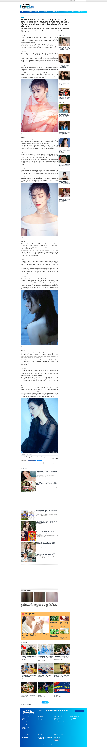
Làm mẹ (71, 721)
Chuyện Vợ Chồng (46, 11)
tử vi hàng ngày (52, 463)
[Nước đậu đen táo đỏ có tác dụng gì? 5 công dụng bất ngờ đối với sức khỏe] (64, 618)
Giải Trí (22, 17)
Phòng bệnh (40, 719)
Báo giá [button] (56, 740)
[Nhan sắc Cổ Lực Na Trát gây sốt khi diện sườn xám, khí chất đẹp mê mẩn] (64, 125)
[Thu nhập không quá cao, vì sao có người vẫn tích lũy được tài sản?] (62, 649)
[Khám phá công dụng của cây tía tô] (54, 631)
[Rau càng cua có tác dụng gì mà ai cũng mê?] (54, 618)
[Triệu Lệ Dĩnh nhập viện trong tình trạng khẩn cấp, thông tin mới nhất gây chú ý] (64, 175)
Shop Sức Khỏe (81, 11)
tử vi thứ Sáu (35, 463)
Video (73, 11)
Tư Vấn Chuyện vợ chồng (59, 721)
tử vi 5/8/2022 (23, 464)
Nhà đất (23, 718)
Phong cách (40, 721)
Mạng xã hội (24, 721)
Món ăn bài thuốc (25, 727)
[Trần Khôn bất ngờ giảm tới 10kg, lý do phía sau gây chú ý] (64, 159)
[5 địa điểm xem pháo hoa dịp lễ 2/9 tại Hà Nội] (62, 687)
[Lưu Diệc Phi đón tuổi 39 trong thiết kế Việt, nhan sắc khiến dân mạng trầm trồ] (64, 192)
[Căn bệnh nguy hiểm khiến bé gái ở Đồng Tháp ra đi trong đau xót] (62, 668)
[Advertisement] (66, 4)
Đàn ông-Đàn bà (73, 718)
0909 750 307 (57, 737)
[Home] (22, 12)
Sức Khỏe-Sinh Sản (56, 11)
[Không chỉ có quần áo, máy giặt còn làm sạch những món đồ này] (29, 649)
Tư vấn (71, 719)
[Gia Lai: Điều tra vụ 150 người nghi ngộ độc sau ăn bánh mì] (46, 668)
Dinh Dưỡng (66, 11)
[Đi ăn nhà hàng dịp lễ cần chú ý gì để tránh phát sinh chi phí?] (29, 668)
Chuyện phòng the (57, 718)
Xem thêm (45, 702)
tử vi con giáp (29, 464)
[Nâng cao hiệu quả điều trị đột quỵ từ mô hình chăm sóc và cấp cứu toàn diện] (46, 649)
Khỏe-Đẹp (37, 11)
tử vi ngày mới (41, 463)
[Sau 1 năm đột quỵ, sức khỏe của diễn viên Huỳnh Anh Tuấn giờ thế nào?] (64, 108)
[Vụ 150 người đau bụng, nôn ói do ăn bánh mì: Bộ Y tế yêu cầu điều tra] (29, 687)
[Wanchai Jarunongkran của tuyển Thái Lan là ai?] (46, 687)
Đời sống (24, 719)
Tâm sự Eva (56, 719)
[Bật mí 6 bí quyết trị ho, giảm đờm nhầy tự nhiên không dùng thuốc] (35, 624)
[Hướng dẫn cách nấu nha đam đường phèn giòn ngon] (64, 631)
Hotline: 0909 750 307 (36, 0)
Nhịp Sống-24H (29, 11)
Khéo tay (24, 728)
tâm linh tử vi (46, 463)
